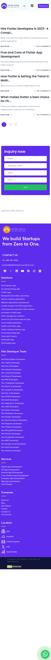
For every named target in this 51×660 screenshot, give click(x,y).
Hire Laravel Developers (11, 373)
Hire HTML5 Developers (10, 397)
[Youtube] (22, 271)
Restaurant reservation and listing (15, 296)
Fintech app (6, 292)
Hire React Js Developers (11, 386)
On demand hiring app (10, 289)
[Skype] (28, 271)
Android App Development (12, 473)
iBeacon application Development (15, 302)
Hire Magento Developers (11, 424)
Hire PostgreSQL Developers (12, 437)
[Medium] (39, 271)
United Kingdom (13, 542)
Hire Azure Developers (10, 447)
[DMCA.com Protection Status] (14, 566)
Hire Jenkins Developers (11, 451)
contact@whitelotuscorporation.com (18, 265)
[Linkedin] (16, 271)
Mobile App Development (11, 467)
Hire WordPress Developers (12, 413)
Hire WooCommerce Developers (14, 420)
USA (8, 531)
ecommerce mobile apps (11, 313)
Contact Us (5, 512)
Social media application (11, 323)
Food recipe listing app (10, 333)
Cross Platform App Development (14, 476)
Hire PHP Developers (9, 380)
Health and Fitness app (10, 326)
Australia (10, 536)
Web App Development (10, 481)
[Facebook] (5, 271)
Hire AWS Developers (10, 440)
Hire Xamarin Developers (11, 370)
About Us (5, 500)
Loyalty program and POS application (16, 306)
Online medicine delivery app (13, 330)
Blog (3, 503)
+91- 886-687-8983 (10, 260)
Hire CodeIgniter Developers (12, 383)
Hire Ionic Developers (10, 366)
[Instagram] (34, 271)
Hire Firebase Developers (11, 427)
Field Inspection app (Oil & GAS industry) (17, 309)
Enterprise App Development (13, 478)
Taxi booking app (8, 343)
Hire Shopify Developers (11, 417)
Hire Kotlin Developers (10, 410)
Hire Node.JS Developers (11, 376)
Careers (4, 509)
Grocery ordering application (13, 299)
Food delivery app (8, 286)
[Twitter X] (10, 271)
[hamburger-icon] (24, 6)
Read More (5, 46)
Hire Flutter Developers (10, 363)
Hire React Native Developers (13, 359)
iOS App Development (10, 470)
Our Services (6, 515)
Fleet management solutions (12, 316)
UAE (8, 547)
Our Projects (6, 506)
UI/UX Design (6, 484)
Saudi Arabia (11, 552)
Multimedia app (7, 340)
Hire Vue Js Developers (10, 393)
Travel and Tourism (9, 336)
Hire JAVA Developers (10, 407)
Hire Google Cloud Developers (13, 444)
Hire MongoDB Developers (12, 430)
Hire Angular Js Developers (12, 390)
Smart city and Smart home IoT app (15, 319)
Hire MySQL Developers (11, 434)
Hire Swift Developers (10, 400)
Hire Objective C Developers (12, 403)
